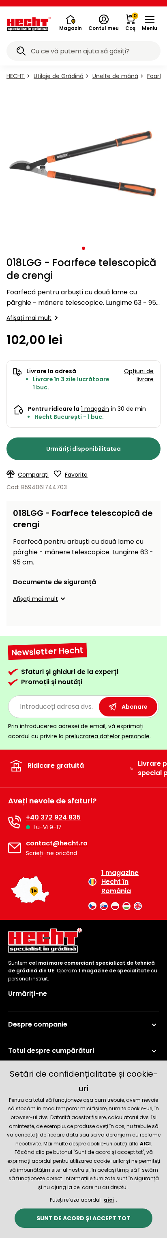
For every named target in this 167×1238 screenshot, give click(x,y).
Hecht (15, 76)
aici (109, 1199)
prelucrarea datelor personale (107, 736)
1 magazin (95, 409)
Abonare (135, 707)
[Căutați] (21, 52)
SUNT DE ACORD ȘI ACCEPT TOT (83, 1218)
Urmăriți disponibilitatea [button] (83, 449)
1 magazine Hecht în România (120, 882)
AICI (145, 1143)
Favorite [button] (76, 475)
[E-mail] (14, 847)
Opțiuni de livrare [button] (139, 375)
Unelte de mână (115, 76)
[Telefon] (14, 821)
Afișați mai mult (28, 318)
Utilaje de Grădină (59, 76)
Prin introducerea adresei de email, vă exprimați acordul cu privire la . (79, 731)
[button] (149, 23)
